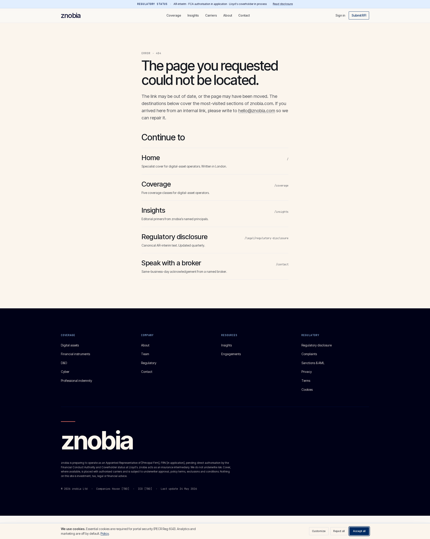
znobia (71, 15)
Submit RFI (359, 15)
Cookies (307, 389)
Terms (305, 380)
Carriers (211, 15)
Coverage (173, 15)
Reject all (339, 531)
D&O (64, 363)
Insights (193, 15)
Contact (244, 15)
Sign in (340, 15)
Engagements (231, 354)
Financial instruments (75, 354)
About (227, 15)
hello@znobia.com (256, 110)
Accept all (359, 531)
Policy (105, 533)
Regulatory (148, 363)
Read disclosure (283, 4)
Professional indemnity (76, 380)
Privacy (306, 372)
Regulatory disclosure (316, 345)
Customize (319, 531)
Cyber (65, 372)
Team (145, 354)
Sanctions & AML (313, 363)
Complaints (309, 354)
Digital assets (70, 345)
